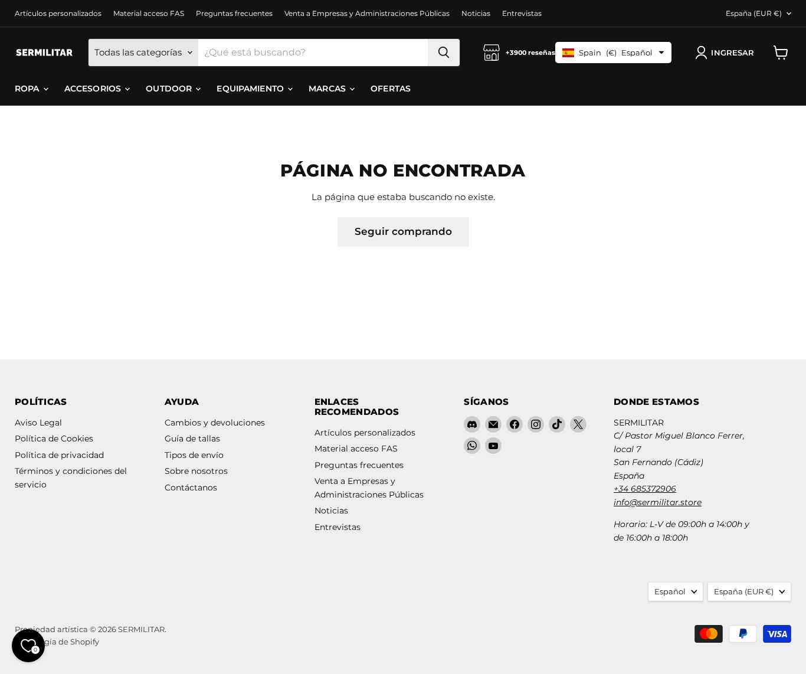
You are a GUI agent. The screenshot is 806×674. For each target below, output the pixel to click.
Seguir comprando (403, 231)
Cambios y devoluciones (215, 422)
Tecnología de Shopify (57, 641)
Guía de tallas (192, 438)
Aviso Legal (38, 422)
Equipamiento (251, 88)
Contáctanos (191, 487)
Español (670, 591)
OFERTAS (391, 88)
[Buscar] (444, 52)
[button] (727, 52)
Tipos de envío (194, 455)
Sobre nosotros (196, 471)
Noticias (475, 13)
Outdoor (170, 88)
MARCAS (328, 88)
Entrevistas (522, 13)
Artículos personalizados (58, 13)
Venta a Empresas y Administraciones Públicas (367, 13)
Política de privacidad (59, 455)
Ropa (28, 88)
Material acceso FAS (148, 13)
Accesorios (94, 88)
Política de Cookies (54, 438)
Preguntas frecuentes (234, 13)
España (754, 13)
